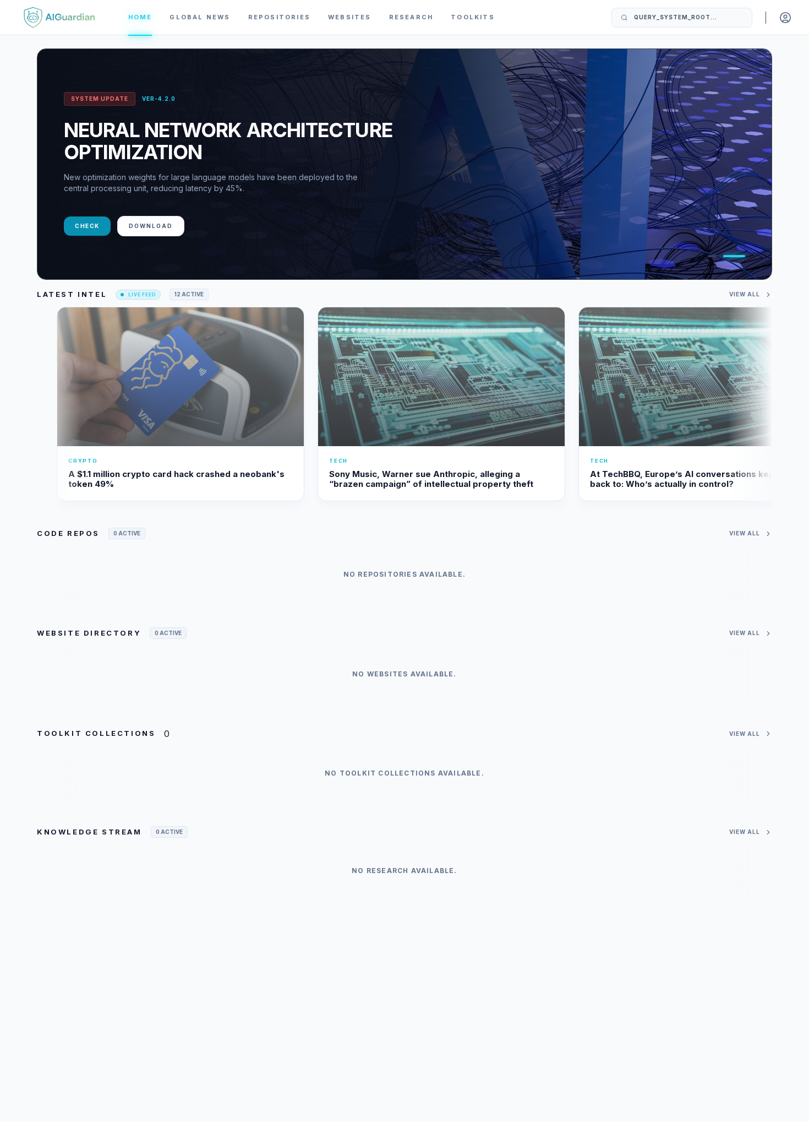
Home (140, 17)
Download (151, 226)
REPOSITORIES (279, 17)
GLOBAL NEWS (200, 17)
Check (87, 226)
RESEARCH (411, 17)
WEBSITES (349, 17)
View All (744, 294)
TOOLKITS (473, 17)
